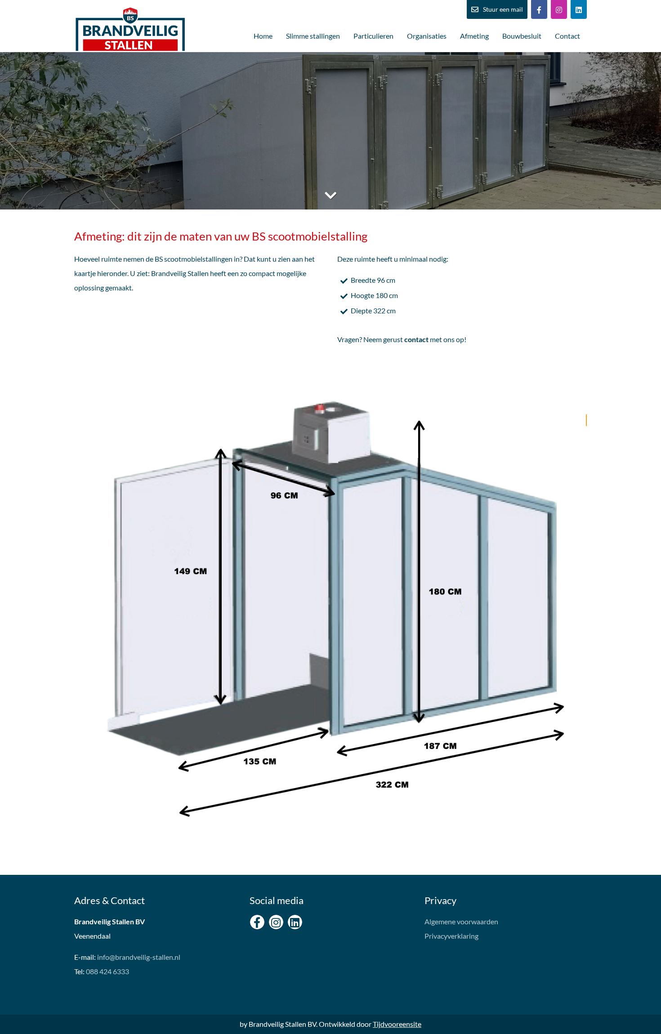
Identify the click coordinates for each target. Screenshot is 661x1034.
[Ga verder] (330, 195)
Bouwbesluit (521, 35)
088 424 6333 (107, 971)
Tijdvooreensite (397, 1024)
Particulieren (373, 35)
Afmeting (474, 35)
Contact (567, 35)
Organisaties (427, 35)
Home (263, 35)
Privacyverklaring (451, 935)
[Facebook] (539, 9)
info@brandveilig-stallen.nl (138, 957)
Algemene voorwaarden (461, 921)
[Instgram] (559, 9)
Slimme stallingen (313, 35)
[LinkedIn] (579, 9)
